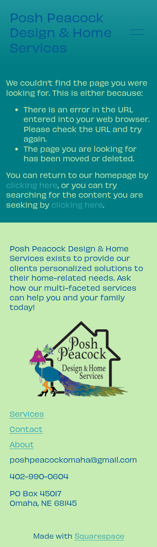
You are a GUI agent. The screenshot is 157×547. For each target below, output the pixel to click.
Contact (26, 428)
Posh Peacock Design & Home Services (61, 32)
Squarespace (99, 535)
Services (27, 413)
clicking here (32, 184)
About (22, 444)
